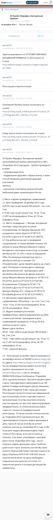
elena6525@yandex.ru (12, 372)
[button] (48, 515)
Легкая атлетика (17, 2)
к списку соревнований (11, 9)
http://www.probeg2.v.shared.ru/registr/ (31, 362)
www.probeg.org (41, 359)
